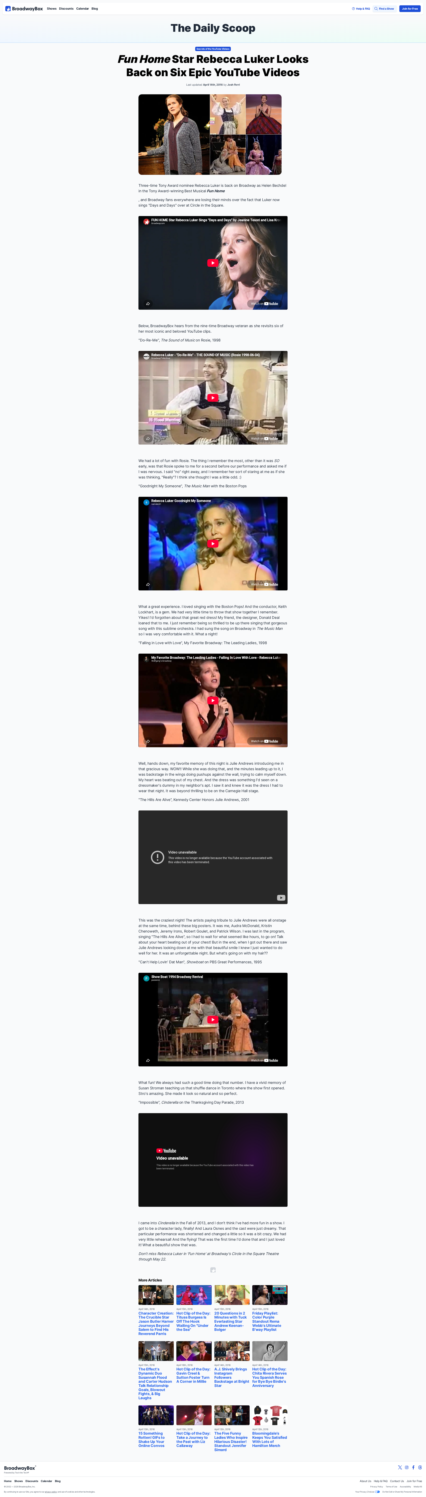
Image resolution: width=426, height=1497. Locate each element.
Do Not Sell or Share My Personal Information (402, 1492)
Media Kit (418, 1486)
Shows (51, 8)
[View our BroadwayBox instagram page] (407, 1467)
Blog (95, 8)
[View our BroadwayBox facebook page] (413, 1467)
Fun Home (215, 191)
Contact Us (397, 1481)
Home (8, 1481)
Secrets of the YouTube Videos (213, 48)
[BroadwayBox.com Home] (24, 8)
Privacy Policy (376, 1486)
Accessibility (405, 1486)
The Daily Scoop (213, 27)
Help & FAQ (381, 1481)
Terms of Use (391, 1486)
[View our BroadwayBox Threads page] (420, 1467)
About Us (365, 1481)
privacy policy (51, 1492)
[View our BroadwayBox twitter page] (400, 1467)
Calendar (82, 8)
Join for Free (410, 8)
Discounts (66, 8)
